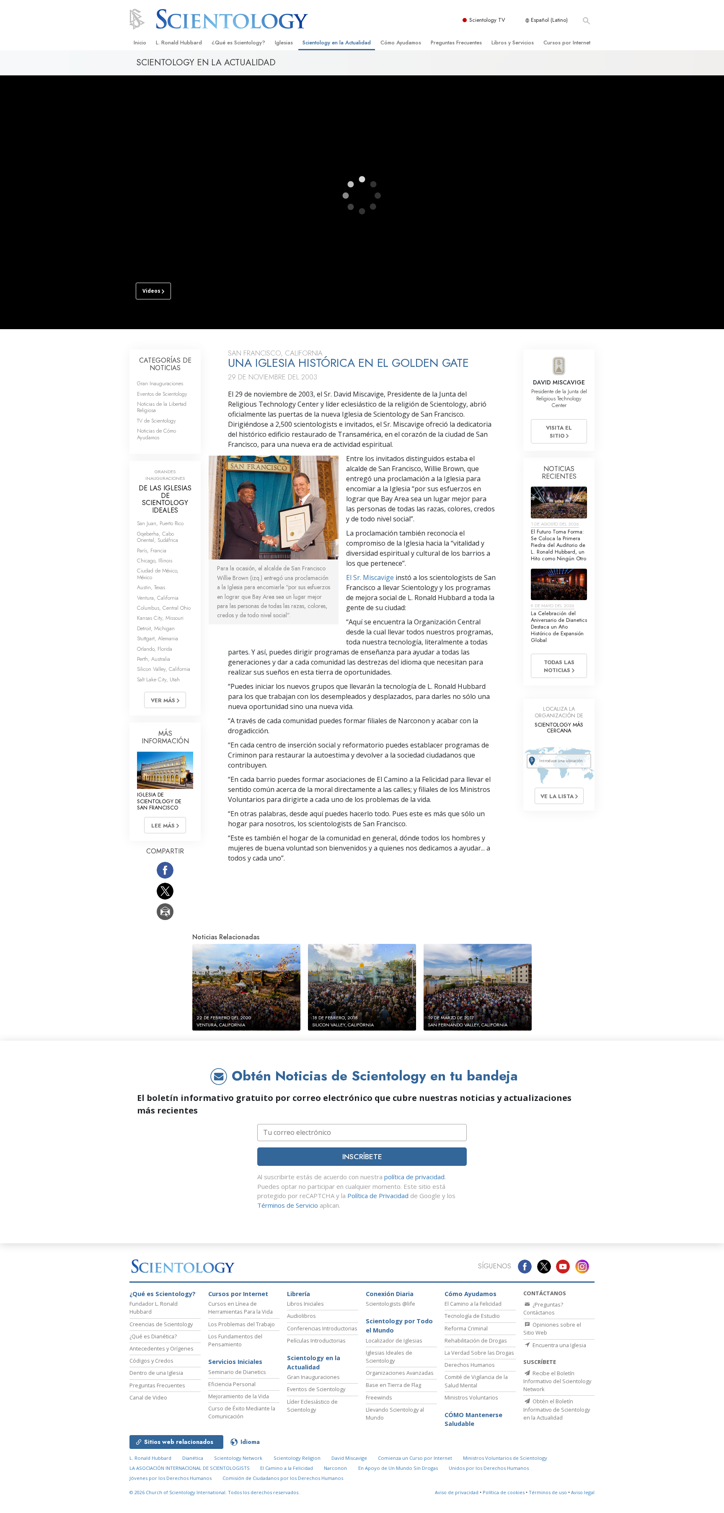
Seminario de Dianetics (237, 1372)
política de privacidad (414, 1177)
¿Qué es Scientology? (238, 42)
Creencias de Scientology (161, 1324)
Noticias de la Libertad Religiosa (161, 407)
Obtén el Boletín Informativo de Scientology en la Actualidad (556, 1409)
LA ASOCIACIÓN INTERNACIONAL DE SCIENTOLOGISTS (190, 1468)
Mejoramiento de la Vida (238, 1396)
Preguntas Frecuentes (456, 42)
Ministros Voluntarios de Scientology (505, 1458)
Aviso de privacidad (456, 1492)
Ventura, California (157, 598)
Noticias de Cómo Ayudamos (156, 434)
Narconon (335, 1468)
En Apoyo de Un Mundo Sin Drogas (398, 1468)
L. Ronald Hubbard (179, 42)
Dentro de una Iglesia (156, 1372)
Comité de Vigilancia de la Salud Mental (476, 1381)
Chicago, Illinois (154, 560)
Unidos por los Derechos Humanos (489, 1468)
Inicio (140, 42)
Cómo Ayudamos (400, 42)
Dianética (192, 1458)
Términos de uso (548, 1492)
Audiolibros (301, 1316)
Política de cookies (504, 1492)
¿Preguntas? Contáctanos (543, 1308)
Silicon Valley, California (163, 669)
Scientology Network (238, 1458)
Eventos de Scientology (162, 394)
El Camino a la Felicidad (473, 1303)
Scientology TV (487, 20)
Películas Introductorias (316, 1340)
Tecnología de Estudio (472, 1316)
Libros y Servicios (512, 42)
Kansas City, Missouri (160, 618)
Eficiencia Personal (232, 1384)
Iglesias (284, 42)
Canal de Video (148, 1397)
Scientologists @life (390, 1303)
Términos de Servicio (287, 1205)
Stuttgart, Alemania (157, 638)
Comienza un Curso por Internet (415, 1458)
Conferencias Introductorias (322, 1328)
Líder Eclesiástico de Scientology (312, 1405)
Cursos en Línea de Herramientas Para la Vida (240, 1307)
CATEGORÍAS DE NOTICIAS (165, 364)
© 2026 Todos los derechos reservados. (214, 1492)
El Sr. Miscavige (370, 577)
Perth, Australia (153, 659)
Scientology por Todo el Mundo (399, 1325)
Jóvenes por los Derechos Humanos (170, 1478)
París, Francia (151, 550)
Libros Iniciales (305, 1303)
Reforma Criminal (466, 1328)
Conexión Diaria (390, 1294)
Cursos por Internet (566, 42)
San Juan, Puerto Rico (160, 523)
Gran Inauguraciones (160, 383)
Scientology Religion (297, 1458)
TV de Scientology (156, 421)
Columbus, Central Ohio (164, 608)
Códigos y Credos (151, 1360)
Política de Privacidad (378, 1195)
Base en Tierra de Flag (393, 1385)
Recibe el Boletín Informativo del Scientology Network (557, 1381)
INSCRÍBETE (362, 1156)
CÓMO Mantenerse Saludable (473, 1419)
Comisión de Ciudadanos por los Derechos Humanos (282, 1478)
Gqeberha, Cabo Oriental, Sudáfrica (157, 537)
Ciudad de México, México (157, 574)
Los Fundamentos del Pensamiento (235, 1340)
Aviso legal (583, 1492)
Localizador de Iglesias (394, 1340)
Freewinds (379, 1397)
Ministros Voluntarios (471, 1397)
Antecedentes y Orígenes (161, 1348)
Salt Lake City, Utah (158, 679)
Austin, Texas (151, 587)
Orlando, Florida (154, 649)
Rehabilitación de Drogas (476, 1340)
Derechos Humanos (470, 1365)
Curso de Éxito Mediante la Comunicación (241, 1412)
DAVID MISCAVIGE (559, 382)
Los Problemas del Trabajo (241, 1324)
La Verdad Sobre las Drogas (479, 1352)
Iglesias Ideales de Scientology (389, 1356)
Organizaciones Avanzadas (400, 1372)
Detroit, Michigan (156, 628)
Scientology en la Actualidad (337, 42)
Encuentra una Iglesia (558, 1345)
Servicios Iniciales (235, 1362)
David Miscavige (349, 1458)
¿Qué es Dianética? (153, 1336)
